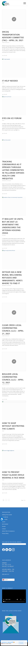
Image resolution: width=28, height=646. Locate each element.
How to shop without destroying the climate (13, 426)
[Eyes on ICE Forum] (14, 105)
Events (3, 521)
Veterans (4, 235)
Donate (4, 526)
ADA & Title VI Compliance (8, 531)
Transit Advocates (5, 42)
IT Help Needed (10, 80)
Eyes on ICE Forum (11, 118)
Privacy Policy (5, 533)
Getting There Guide (7, 514)
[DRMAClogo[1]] (11, 3)
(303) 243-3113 (5, 574)
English (6, 579)
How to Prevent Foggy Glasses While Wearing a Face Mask (13, 475)
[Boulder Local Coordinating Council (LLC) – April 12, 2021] (14, 361)
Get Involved (5, 524)
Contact (4, 528)
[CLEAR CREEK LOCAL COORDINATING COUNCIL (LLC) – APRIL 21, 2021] (14, 312)
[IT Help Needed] (14, 68)
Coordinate (4, 519)
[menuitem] (24, 3)
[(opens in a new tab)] (14, 149)
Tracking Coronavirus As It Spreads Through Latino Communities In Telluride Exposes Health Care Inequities (13, 170)
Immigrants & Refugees (6, 180)
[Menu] (24, 3)
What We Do (5, 517)
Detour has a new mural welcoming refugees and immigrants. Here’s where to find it (12, 278)
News (3, 82)
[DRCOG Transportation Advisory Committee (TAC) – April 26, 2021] (14, 19)
